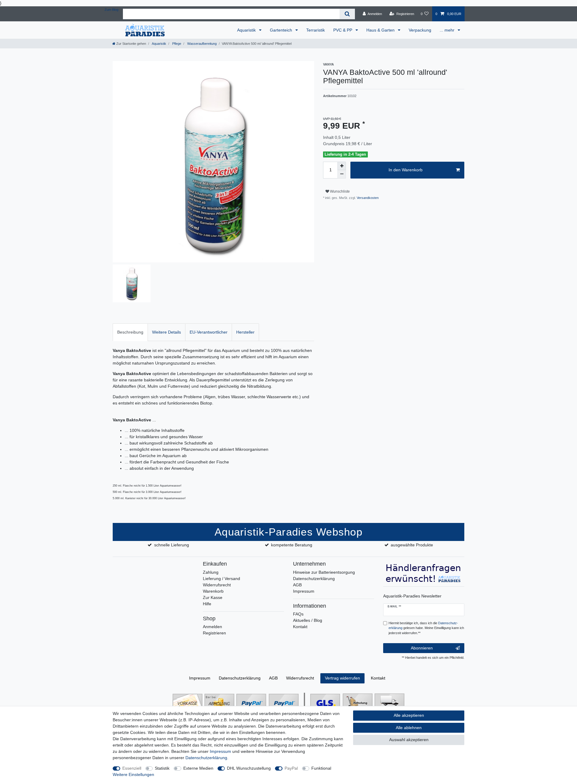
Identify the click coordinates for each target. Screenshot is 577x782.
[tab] (130, 332)
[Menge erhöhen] (341, 166)
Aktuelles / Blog (307, 620)
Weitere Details (166, 332)
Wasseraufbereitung (201, 43)
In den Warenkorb (406, 169)
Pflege (176, 43)
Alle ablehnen (409, 727)
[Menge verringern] (341, 174)
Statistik (162, 768)
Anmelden (212, 626)
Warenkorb (213, 591)
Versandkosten (367, 198)
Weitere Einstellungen (133, 774)
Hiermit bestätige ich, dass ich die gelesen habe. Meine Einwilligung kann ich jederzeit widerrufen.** (426, 628)
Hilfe (207, 603)
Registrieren (214, 633)
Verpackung (420, 30)
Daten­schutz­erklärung (240, 678)
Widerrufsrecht (217, 584)
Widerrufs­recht (300, 678)
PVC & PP (343, 30)
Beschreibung (130, 332)
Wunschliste (339, 191)
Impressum (303, 591)
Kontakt (300, 626)
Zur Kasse (212, 597)
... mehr (448, 30)
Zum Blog (111, 9)
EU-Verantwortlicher (208, 332)
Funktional (321, 768)
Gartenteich (281, 30)
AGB (297, 584)
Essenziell (131, 768)
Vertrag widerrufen (342, 678)
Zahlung (210, 572)
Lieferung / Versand (221, 578)
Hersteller (245, 332)
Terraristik (315, 30)
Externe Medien (198, 768)
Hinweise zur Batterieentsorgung (324, 572)
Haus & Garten (381, 30)
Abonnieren (422, 648)
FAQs (298, 614)
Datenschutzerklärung (314, 578)
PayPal (291, 768)
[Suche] (347, 14)
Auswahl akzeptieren (409, 739)
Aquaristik (247, 30)
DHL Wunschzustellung (249, 768)
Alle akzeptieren (409, 715)
